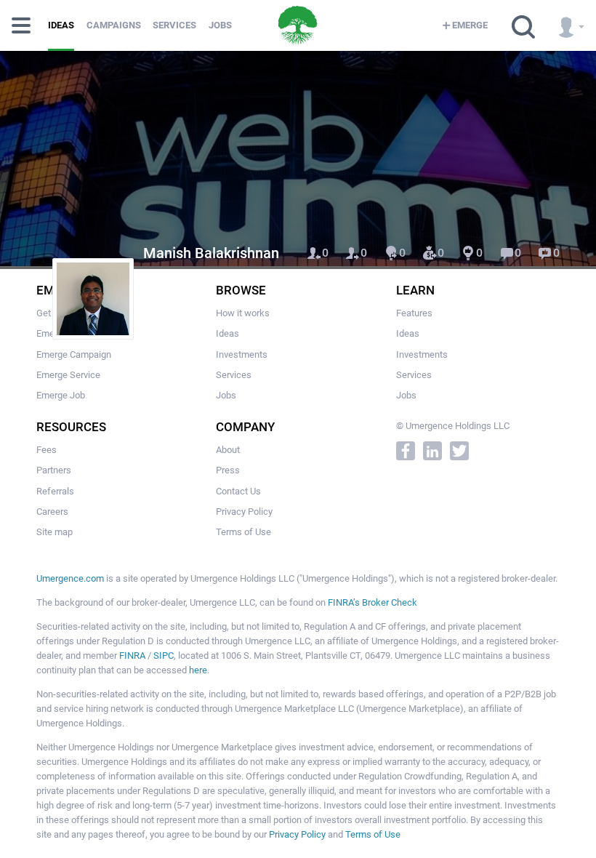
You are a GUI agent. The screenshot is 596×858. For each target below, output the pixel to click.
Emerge (470, 25)
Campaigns (113, 25)
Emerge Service (68, 374)
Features (414, 313)
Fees (46, 449)
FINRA (132, 655)
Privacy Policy (244, 511)
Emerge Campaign (73, 354)
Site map (54, 531)
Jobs (220, 25)
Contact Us (238, 491)
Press (228, 470)
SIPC (163, 655)
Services (174, 25)
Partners (53, 470)
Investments (241, 354)
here (198, 670)
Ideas (61, 25)
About (228, 449)
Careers (52, 511)
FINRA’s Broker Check (372, 602)
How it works (243, 313)
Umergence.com (70, 578)
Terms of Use (243, 531)
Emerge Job (60, 395)
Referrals (55, 491)
